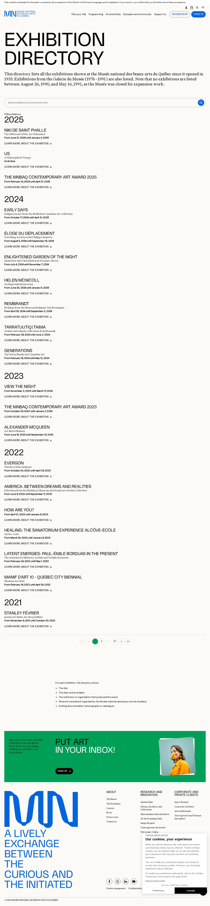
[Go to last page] (128, 641)
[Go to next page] (121, 641)
